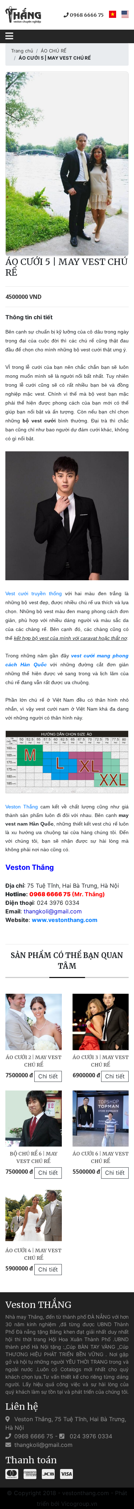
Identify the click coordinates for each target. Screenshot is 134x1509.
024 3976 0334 (90, 1436)
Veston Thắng (21, 806)
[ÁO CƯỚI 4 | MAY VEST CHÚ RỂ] (33, 1215)
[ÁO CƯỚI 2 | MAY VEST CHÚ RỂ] (33, 1022)
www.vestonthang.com (65, 919)
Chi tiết (48, 1076)
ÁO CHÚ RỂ (53, 51)
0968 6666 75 (86, 15)
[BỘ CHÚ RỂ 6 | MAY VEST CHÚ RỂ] (33, 1119)
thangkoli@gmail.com (43, 1444)
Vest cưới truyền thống (33, 593)
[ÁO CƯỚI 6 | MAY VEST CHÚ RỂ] (101, 1119)
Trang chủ (22, 51)
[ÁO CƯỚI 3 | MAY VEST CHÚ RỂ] (101, 1022)
